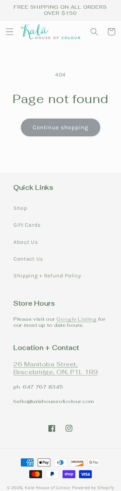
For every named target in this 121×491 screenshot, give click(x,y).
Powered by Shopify (93, 487)
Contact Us (28, 259)
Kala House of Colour (48, 487)
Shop (20, 208)
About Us (25, 242)
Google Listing (76, 319)
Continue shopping (61, 127)
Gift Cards (27, 225)
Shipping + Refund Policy (47, 275)
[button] (9, 31)
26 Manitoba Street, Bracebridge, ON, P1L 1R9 (55, 368)
